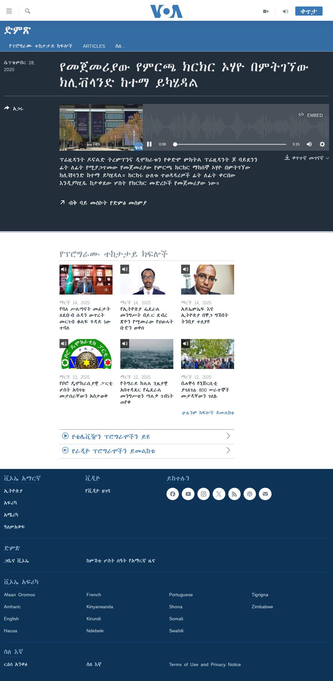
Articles (94, 46)
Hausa (10, 631)
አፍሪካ (10, 503)
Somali (176, 619)
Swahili (176, 631)
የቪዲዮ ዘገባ (97, 491)
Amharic (12, 607)
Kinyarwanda (100, 607)
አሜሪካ (11, 515)
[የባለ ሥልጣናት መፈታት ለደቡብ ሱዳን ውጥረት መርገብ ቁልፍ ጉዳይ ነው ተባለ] (86, 280)
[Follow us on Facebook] (172, 494)
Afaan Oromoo (19, 595)
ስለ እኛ (94, 664)
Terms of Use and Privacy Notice (205, 664)
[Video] (266, 11)
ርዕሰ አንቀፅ (15, 664)
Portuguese (181, 595)
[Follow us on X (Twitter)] (219, 494)
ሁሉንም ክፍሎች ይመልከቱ (208, 412)
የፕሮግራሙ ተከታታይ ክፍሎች (41, 46)
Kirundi (94, 619)
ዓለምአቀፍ (14, 527)
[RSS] (234, 494)
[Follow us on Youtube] (188, 494)
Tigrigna (260, 595)
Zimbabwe (262, 607)
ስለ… (120, 46)
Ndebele (95, 631)
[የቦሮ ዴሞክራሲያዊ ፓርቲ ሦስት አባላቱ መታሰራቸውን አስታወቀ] (86, 354)
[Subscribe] (265, 494)
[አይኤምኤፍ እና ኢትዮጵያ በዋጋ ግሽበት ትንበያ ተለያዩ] (207, 280)
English (11, 619)
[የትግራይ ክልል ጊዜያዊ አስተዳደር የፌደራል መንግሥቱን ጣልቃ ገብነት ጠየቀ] (146, 354)
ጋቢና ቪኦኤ (16, 561)
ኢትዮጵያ (13, 491)
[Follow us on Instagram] (203, 494)
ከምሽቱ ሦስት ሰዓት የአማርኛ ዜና (121, 561)
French (94, 595)
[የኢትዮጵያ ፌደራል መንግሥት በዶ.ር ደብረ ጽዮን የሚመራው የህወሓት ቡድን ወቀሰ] (146, 280)
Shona (175, 607)
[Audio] (285, 11)
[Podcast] (250, 494)
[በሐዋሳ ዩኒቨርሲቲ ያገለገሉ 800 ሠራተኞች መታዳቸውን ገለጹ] (207, 354)
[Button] (13, 110)
